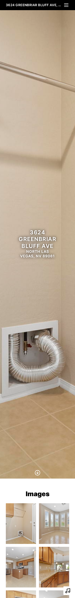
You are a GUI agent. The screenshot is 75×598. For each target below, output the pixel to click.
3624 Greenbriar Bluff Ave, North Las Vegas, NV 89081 (34, 5)
